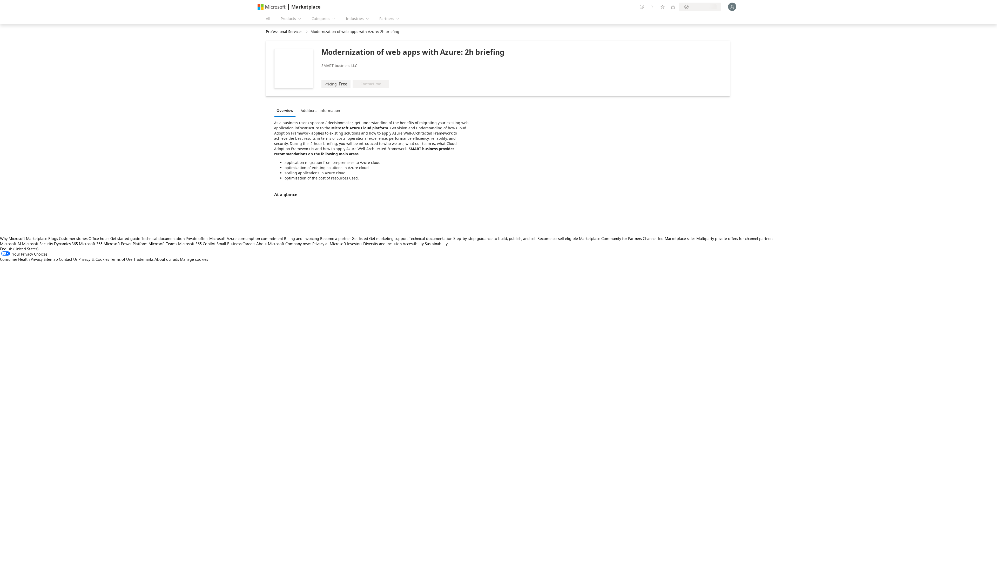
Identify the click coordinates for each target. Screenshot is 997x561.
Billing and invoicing (301, 238)
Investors (354, 243)
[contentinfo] (307, 32)
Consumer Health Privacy (21, 259)
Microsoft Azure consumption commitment (246, 238)
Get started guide (125, 238)
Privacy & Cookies (93, 259)
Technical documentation (163, 238)
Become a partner (335, 238)
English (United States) (19, 248)
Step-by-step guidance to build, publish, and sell (494, 238)
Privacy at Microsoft (329, 243)
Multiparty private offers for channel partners (734, 238)
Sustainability (436, 243)
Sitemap (51, 259)
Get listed (360, 238)
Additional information (320, 110)
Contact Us (68, 259)
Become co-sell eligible (557, 238)
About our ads (166, 259)
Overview (285, 110)
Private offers (197, 238)
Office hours (99, 238)
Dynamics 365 (66, 243)
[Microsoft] (272, 7)
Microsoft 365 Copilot (196, 243)
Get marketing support (388, 238)
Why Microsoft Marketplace (23, 238)
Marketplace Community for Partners (610, 238)
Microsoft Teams (163, 243)
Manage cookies (194, 259)
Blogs (53, 238)
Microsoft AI (10, 243)
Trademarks (143, 259)
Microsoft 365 (91, 243)
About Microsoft (270, 243)
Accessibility (413, 243)
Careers (248, 243)
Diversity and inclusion (382, 243)
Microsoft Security (37, 243)
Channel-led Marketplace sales (669, 238)
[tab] (286, 110)
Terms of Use (121, 259)
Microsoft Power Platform (125, 243)
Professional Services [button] (284, 31)
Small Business (229, 243)
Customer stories (73, 238)
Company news (298, 243)
